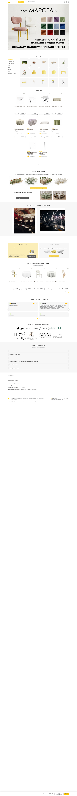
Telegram (15, 382)
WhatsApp (16, 380)
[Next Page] (68, 221)
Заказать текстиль (54, 256)
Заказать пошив (32, 256)
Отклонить (51, 793)
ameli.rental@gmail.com (14, 383)
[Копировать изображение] (23, 93)
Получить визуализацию (22, 198)
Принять (66, 793)
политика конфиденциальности (32, 793)
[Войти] (68, 2)
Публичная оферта (38, 401)
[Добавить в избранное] (24, 93)
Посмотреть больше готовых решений (38, 188)
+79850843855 (19, 378)
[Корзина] (66, 2)
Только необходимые (59, 794)
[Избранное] (64, 2)
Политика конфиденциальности (28, 401)
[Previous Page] (9, 221)
